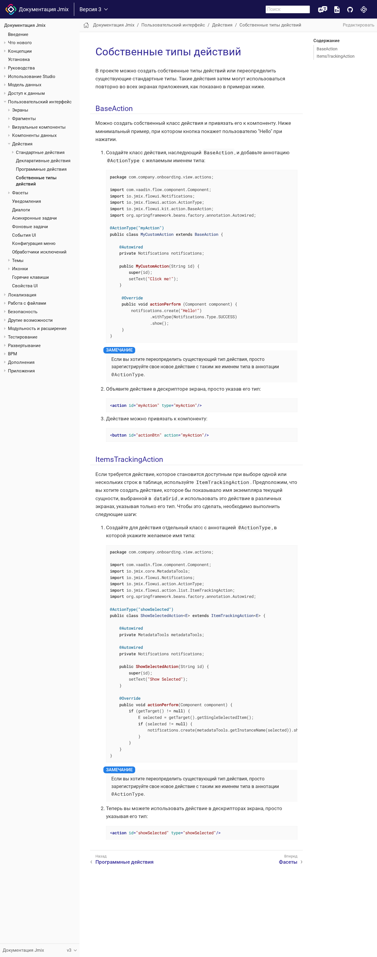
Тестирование (22, 337)
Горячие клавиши (30, 277)
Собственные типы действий (270, 25)
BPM (12, 353)
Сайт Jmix (364, 9)
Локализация (22, 295)
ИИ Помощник (322, 9)
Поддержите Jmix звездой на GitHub (350, 9)
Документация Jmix (42, 9)
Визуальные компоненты (39, 127)
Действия (22, 144)
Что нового (20, 42)
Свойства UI (25, 285)
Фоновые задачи (30, 226)
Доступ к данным (26, 93)
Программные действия (41, 169)
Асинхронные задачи (34, 218)
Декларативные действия (43, 160)
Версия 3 (90, 9)
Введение (18, 34)
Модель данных (24, 84)
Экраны (20, 110)
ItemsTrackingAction (336, 56)
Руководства (21, 68)
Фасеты (20, 192)
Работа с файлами (27, 303)
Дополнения (21, 362)
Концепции (20, 51)
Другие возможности (30, 320)
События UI (24, 235)
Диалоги (21, 210)
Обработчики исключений (39, 252)
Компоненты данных (34, 135)
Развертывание (24, 345)
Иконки (20, 268)
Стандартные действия (40, 152)
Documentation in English (337, 9)
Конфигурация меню (33, 243)
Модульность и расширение (37, 328)
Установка (19, 59)
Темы (18, 260)
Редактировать (358, 25)
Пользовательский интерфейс (40, 102)
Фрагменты (24, 118)
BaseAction (327, 49)
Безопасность (22, 311)
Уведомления (26, 201)
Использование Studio (31, 76)
